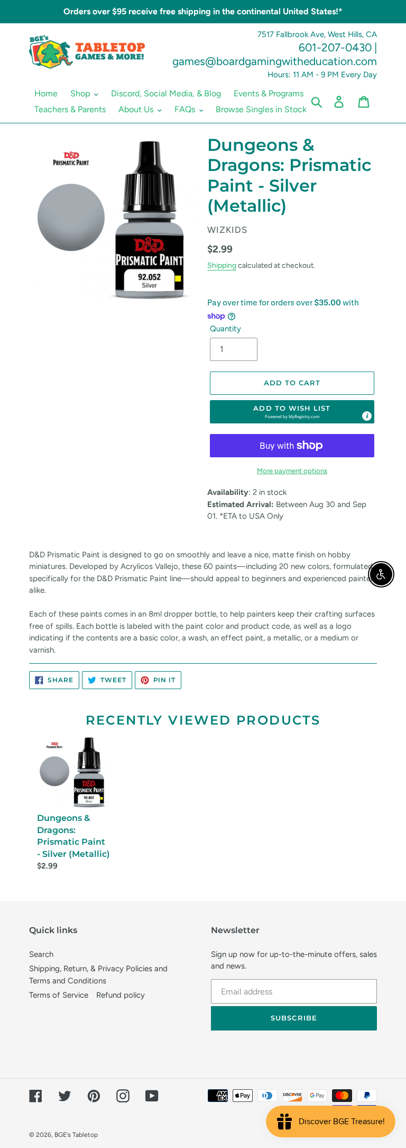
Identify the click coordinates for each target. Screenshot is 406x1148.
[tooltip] (367, 416)
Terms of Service (58, 995)
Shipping (221, 265)
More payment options (292, 471)
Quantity (225, 328)
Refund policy (120, 995)
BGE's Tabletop (76, 1134)
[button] (292, 411)
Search (41, 954)
